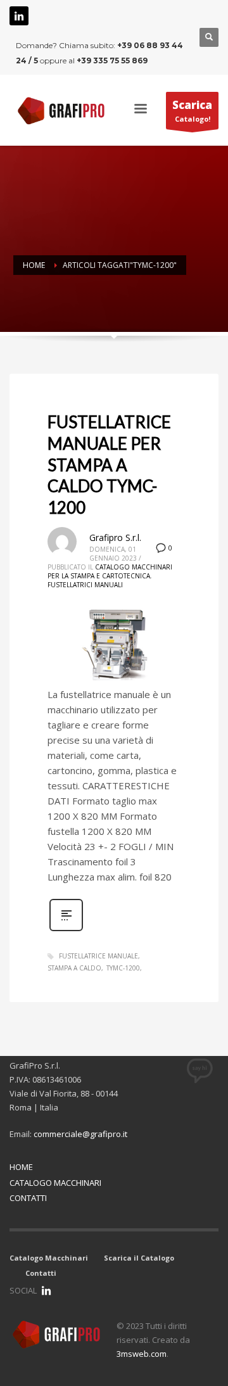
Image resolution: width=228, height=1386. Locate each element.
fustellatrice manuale (98, 955)
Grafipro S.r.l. (115, 537)
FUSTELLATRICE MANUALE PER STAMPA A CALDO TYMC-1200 (109, 465)
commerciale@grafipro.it (80, 1134)
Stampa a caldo (74, 967)
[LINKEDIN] (46, 1290)
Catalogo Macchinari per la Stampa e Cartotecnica (110, 571)
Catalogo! (192, 111)
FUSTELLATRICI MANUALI (85, 584)
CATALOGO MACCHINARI (55, 1182)
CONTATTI (28, 1198)
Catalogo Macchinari (49, 1257)
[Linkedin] (19, 15)
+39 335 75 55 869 (112, 60)
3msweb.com (142, 1353)
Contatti (40, 1273)
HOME (21, 1167)
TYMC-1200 (123, 967)
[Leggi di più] (66, 930)
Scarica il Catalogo (139, 1257)
